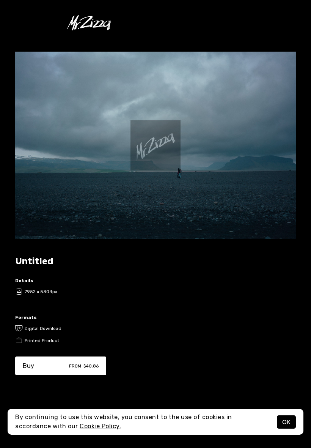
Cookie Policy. (100, 426)
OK (286, 422)
